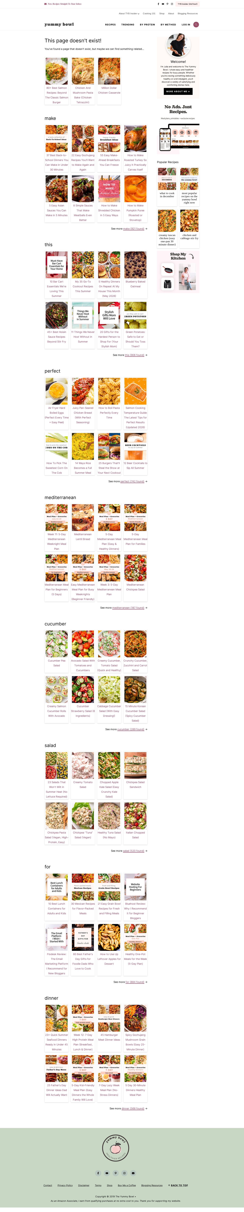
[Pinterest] (167, 4)
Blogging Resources (152, 1185)
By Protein (147, 24)
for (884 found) (135, 981)
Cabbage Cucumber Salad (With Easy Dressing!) (109, 711)
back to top (179, 1185)
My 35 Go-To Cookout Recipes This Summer (83, 286)
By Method (168, 24)
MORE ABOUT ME (176, 91)
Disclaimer (83, 1185)
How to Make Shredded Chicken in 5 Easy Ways (109, 210)
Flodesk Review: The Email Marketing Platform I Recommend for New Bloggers (56, 964)
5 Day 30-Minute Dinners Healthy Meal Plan (135, 1090)
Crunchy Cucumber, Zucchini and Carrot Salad (135, 665)
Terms (98, 1185)
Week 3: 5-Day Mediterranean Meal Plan (109, 589)
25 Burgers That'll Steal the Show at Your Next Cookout (109, 468)
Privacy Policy (65, 1185)
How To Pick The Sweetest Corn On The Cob (57, 468)
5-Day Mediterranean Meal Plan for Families (135, 539)
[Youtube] (163, 4)
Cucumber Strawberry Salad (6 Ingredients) (83, 711)
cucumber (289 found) (130, 729)
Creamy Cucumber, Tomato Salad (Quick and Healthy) (109, 665)
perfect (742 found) (132, 481)
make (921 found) (133, 228)
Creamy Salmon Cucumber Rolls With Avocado (56, 711)
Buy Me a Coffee (127, 1185)
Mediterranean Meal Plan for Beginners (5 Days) (57, 589)
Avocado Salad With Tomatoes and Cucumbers (83, 665)
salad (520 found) (133, 850)
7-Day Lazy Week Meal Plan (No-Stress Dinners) (109, 1090)
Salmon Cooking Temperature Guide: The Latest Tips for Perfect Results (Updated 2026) (135, 417)
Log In (186, 24)
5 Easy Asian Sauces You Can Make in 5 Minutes (56, 210)
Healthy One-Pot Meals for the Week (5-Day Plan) (135, 959)
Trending (127, 24)
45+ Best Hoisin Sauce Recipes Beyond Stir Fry (56, 336)
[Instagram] (172, 4)
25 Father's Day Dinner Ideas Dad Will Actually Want (56, 1090)
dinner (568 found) (133, 1108)
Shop (109, 1185)
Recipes (110, 24)
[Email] (133, 1173)
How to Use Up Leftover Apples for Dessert (109, 959)
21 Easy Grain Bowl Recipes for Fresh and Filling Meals (109, 908)
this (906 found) (134, 355)
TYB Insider (187, 4)
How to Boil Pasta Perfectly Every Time (109, 412)
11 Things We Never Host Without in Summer (83, 336)
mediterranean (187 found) (128, 607)
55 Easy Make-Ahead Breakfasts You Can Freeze (109, 160)
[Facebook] (158, 4)
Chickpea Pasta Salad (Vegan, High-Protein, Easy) (56, 837)
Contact (47, 1185)
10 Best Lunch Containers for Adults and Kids (56, 908)
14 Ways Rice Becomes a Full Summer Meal (83, 468)
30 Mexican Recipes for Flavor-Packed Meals (83, 908)
